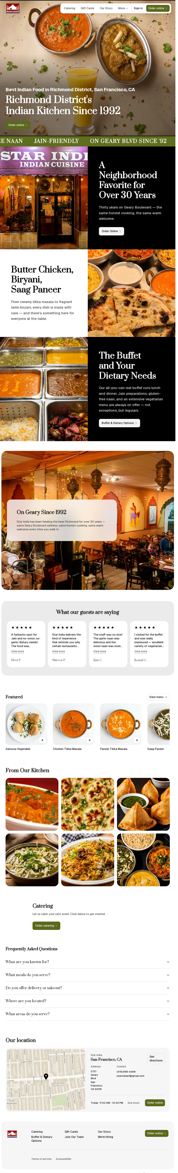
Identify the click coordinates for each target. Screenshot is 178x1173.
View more (17, 651)
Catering (69, 8)
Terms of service (41, 1158)
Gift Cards (87, 8)
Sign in (138, 8)
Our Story (106, 8)
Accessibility (63, 1158)
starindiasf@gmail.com (130, 1076)
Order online (155, 1103)
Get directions (156, 1058)
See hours (133, 1102)
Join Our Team (74, 1137)
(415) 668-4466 (126, 1071)
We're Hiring (105, 1137)
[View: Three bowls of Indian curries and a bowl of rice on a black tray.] (143, 859)
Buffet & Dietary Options (41, 1139)
